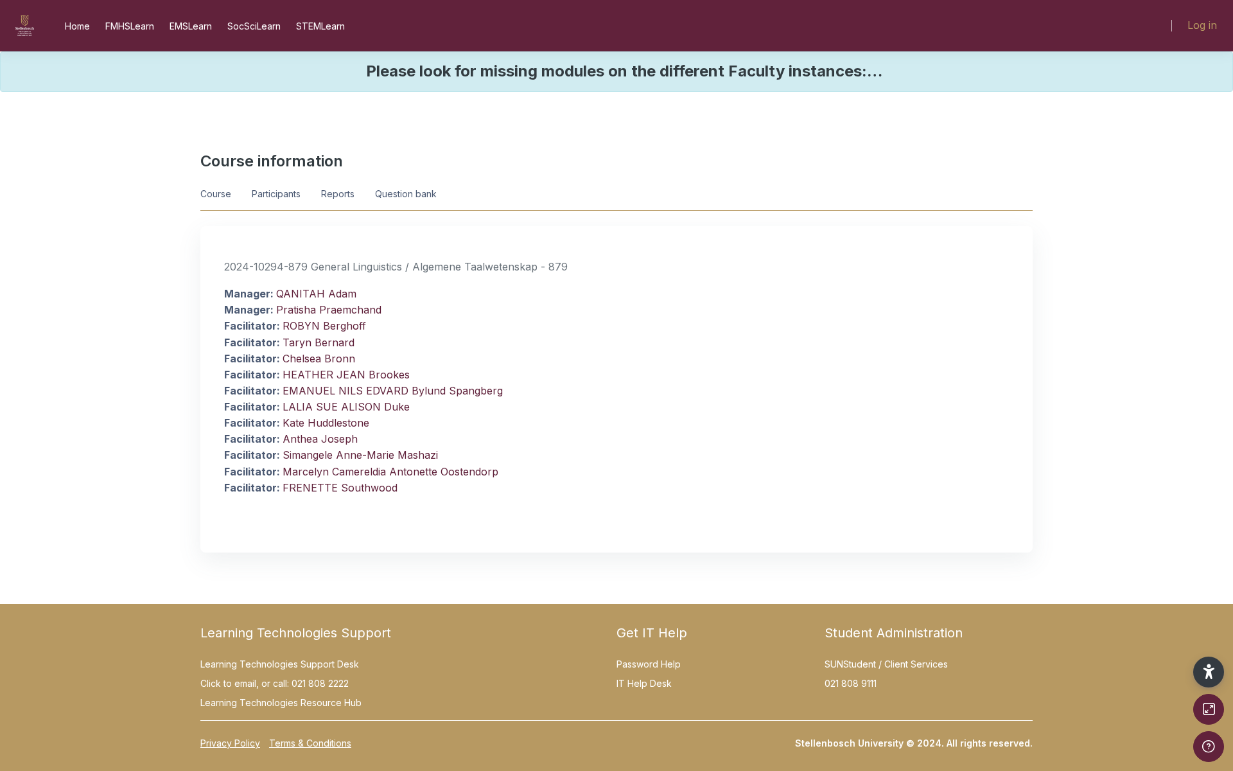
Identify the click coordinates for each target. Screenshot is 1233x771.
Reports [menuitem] (337, 193)
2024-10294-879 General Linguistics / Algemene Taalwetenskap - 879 (396, 266)
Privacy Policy (230, 743)
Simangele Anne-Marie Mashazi (360, 454)
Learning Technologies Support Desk (279, 664)
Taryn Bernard (318, 342)
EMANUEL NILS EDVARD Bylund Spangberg (393, 390)
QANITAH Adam (316, 293)
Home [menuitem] (77, 26)
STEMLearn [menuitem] (320, 26)
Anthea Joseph (320, 438)
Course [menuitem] (215, 193)
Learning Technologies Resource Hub (281, 702)
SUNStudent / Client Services (886, 664)
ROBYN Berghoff (324, 325)
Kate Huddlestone (326, 422)
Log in (1202, 25)
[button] (1208, 672)
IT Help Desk (644, 683)
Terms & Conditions (310, 743)
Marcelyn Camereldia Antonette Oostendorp (390, 471)
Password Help (648, 664)
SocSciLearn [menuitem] (254, 26)
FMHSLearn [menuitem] (129, 26)
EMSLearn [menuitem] (191, 26)
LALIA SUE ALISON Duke (346, 406)
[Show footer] (1208, 746)
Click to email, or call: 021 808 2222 (274, 683)
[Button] (1208, 709)
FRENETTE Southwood (340, 487)
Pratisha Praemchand (328, 309)
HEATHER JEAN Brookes (346, 374)
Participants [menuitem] (276, 193)
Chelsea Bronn (319, 358)
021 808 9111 (851, 683)
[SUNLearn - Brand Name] (24, 25)
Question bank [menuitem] (406, 193)
